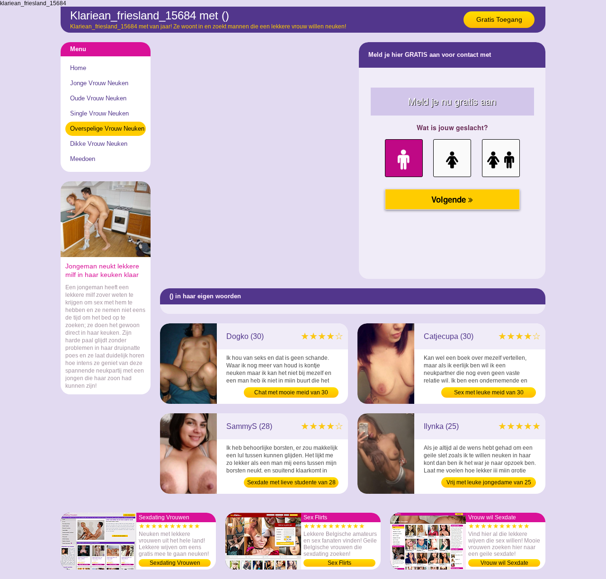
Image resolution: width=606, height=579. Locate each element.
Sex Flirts (339, 563)
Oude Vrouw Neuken (98, 98)
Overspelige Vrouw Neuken (107, 128)
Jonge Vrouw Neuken (99, 83)
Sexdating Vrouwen (175, 563)
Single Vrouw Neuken (99, 113)
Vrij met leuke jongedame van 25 (488, 482)
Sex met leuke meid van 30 (489, 392)
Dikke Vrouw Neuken (98, 143)
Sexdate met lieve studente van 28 (291, 482)
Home (78, 67)
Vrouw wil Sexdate (504, 563)
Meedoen (82, 158)
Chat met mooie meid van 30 (291, 392)
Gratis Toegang (499, 19)
